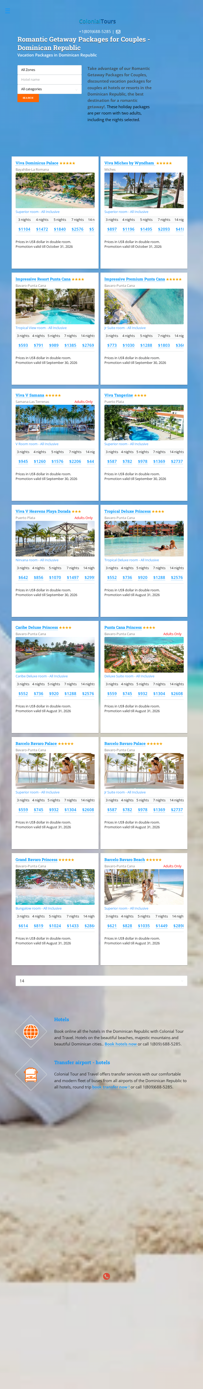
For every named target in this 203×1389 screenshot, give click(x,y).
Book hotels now (121, 1043)
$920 (142, 577)
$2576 (78, 229)
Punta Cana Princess (123, 627)
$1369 (159, 461)
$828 (127, 925)
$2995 (90, 577)
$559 (112, 693)
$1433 (73, 925)
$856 (38, 577)
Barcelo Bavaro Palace (36, 743)
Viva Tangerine (118, 395)
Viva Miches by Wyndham (129, 162)
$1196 (129, 229)
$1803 (164, 345)
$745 (127, 693)
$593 (23, 345)
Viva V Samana (30, 395)
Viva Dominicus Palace (37, 162)
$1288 (146, 345)
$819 (38, 925)
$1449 (162, 925)
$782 (127, 461)
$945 (23, 461)
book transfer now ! (111, 1087)
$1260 (40, 461)
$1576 (57, 461)
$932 (142, 693)
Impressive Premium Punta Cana (134, 279)
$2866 (90, 925)
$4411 (93, 461)
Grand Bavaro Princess (36, 859)
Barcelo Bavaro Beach (124, 859)
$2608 (177, 693)
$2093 (164, 229)
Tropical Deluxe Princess (127, 511)
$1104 (24, 229)
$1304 (159, 693)
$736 (127, 577)
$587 (112, 461)
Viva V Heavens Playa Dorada (43, 511)
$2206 (75, 461)
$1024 (55, 925)
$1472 (42, 229)
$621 (112, 925)
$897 (112, 229)
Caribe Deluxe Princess (37, 627)
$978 (142, 461)
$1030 (129, 345)
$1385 (70, 345)
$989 (54, 345)
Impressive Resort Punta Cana (43, 279)
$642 (23, 577)
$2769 (88, 345)
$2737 (177, 461)
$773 (112, 345)
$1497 (73, 577)
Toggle (10, 11)
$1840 (60, 229)
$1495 (146, 229)
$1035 (144, 925)
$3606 (182, 345)
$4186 (182, 229)
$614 (23, 925)
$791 (38, 345)
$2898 (179, 925)
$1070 (55, 577)
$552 (112, 577)
